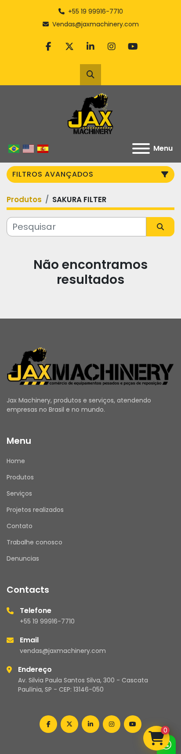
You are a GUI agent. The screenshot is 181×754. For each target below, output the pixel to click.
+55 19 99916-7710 (95, 11)
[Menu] (141, 148)
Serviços (19, 493)
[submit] (160, 226)
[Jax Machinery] (90, 365)
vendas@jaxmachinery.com (63, 650)
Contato (20, 526)
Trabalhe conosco (34, 542)
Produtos (20, 477)
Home (16, 461)
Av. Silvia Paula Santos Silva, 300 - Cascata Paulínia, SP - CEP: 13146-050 (83, 685)
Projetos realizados (35, 509)
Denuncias (23, 558)
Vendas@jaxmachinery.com (95, 24)
